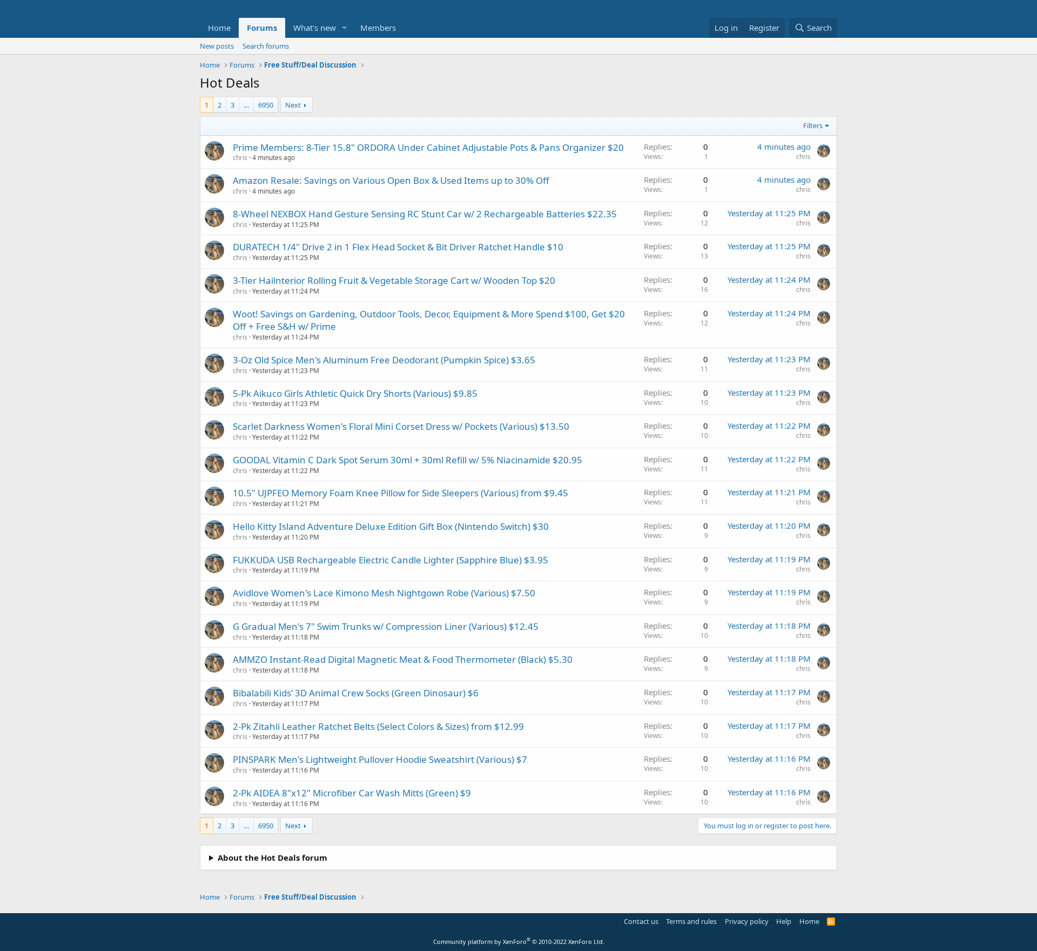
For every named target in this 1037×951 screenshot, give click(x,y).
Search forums (266, 46)
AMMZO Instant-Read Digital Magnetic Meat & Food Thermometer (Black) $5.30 (403, 659)
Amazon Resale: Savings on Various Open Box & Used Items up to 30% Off (391, 180)
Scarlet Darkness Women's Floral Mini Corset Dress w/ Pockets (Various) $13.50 (401, 426)
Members (378, 27)
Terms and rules (691, 921)
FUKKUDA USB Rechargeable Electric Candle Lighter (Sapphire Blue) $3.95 (390, 560)
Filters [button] (813, 125)
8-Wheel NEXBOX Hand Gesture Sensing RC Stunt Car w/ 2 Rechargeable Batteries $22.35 (425, 214)
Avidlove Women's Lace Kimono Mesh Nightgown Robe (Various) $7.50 (384, 593)
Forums (262, 27)
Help (783, 921)
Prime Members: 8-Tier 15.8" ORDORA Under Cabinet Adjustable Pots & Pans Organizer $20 (428, 147)
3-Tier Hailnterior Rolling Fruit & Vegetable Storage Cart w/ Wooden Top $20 (394, 280)
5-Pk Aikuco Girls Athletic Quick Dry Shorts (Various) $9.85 (355, 393)
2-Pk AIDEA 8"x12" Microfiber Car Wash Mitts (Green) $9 (352, 793)
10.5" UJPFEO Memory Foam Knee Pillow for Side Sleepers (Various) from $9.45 (400, 493)
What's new (314, 27)
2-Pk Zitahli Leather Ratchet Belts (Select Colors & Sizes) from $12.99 (378, 726)
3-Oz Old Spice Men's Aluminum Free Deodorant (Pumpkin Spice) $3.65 (384, 360)
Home (219, 27)
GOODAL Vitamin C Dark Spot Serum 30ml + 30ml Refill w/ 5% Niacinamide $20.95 (407, 460)
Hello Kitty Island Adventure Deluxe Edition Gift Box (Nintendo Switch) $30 (391, 526)
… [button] (246, 105)
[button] (344, 28)
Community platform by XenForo (518, 941)
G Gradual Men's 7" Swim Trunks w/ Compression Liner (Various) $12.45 (385, 626)
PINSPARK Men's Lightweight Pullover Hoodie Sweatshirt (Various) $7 (380, 759)
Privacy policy (747, 921)
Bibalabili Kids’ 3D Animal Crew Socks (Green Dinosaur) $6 (356, 693)
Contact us (641, 921)
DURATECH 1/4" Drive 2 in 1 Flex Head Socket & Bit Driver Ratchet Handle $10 (398, 247)
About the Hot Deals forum (272, 857)
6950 (265, 105)
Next (293, 105)
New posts (217, 46)
